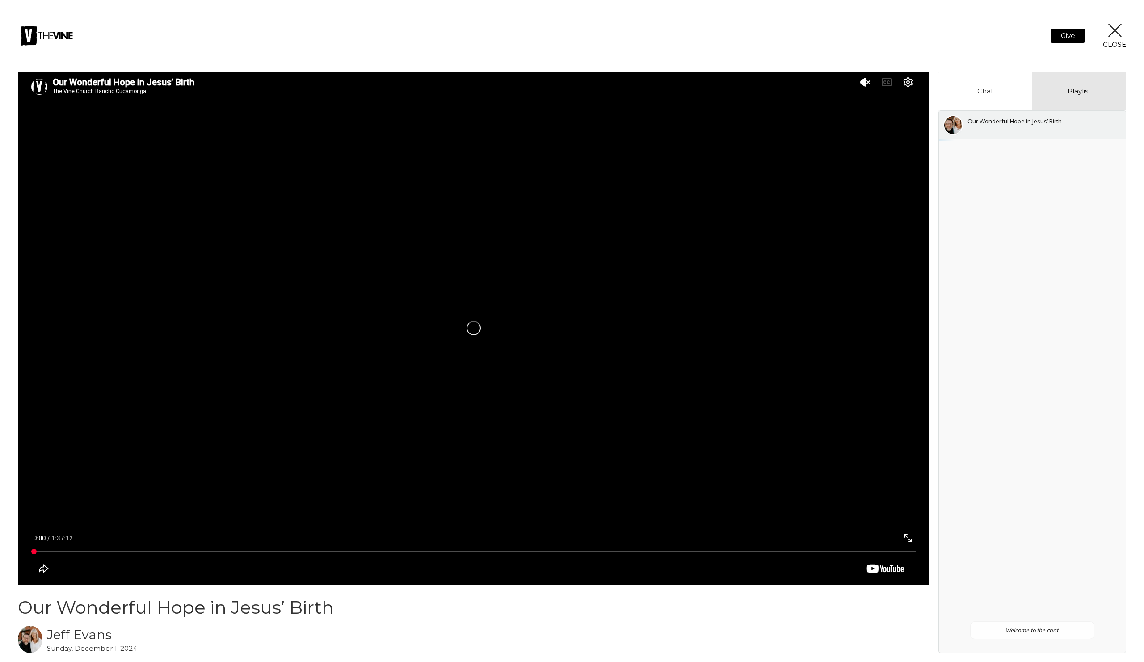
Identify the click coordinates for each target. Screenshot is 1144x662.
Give (1068, 35)
